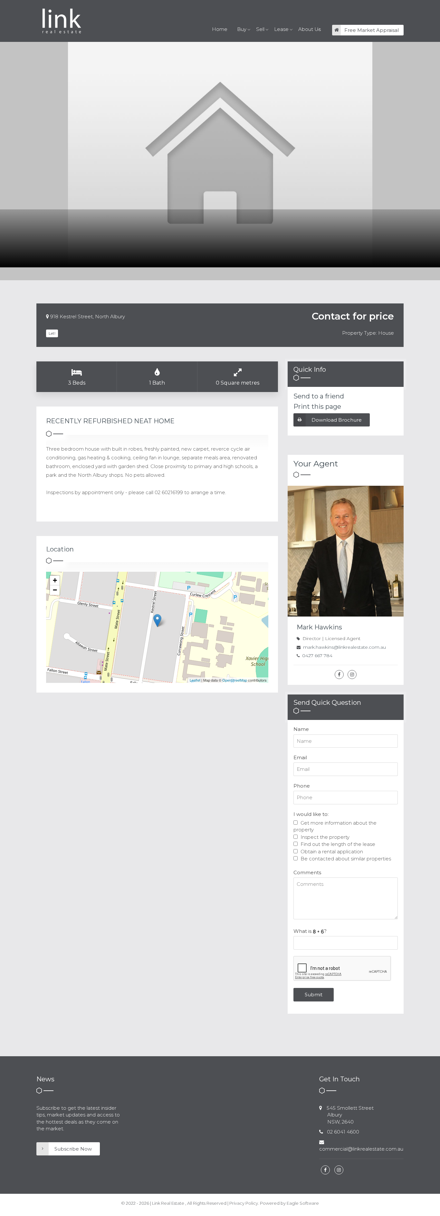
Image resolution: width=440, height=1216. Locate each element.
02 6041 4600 (343, 1132)
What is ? (310, 931)
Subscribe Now (73, 1149)
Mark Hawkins (319, 627)
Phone (301, 786)
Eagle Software (303, 1203)
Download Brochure (336, 420)
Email (300, 757)
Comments (307, 872)
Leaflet (195, 680)
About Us (309, 29)
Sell (260, 29)
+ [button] (55, 580)
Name (301, 729)
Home (219, 29)
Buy (241, 29)
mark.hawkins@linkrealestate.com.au (344, 647)
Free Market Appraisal (371, 30)
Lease (281, 29)
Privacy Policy (243, 1203)
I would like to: (311, 814)
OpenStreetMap (234, 680)
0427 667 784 (317, 655)
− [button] (55, 590)
